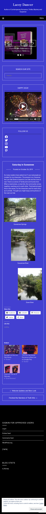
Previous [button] (8, 43)
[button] (23, 106)
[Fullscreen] (39, 119)
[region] (21, 43)
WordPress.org (7, 443)
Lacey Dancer (23, 4)
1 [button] (18, 55)
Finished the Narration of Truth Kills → (23, 398)
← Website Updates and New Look (23, 391)
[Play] (7, 119)
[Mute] (35, 119)
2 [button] (20, 55)
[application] (23, 106)
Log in (4, 429)
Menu (42, 18)
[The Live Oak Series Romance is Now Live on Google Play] (30, 349)
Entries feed (6, 433)
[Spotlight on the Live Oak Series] (12, 349)
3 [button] (23, 55)
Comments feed (7, 438)
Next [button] (33, 43)
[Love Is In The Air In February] (12, 368)
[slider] (21, 119)
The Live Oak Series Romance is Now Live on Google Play (29, 357)
